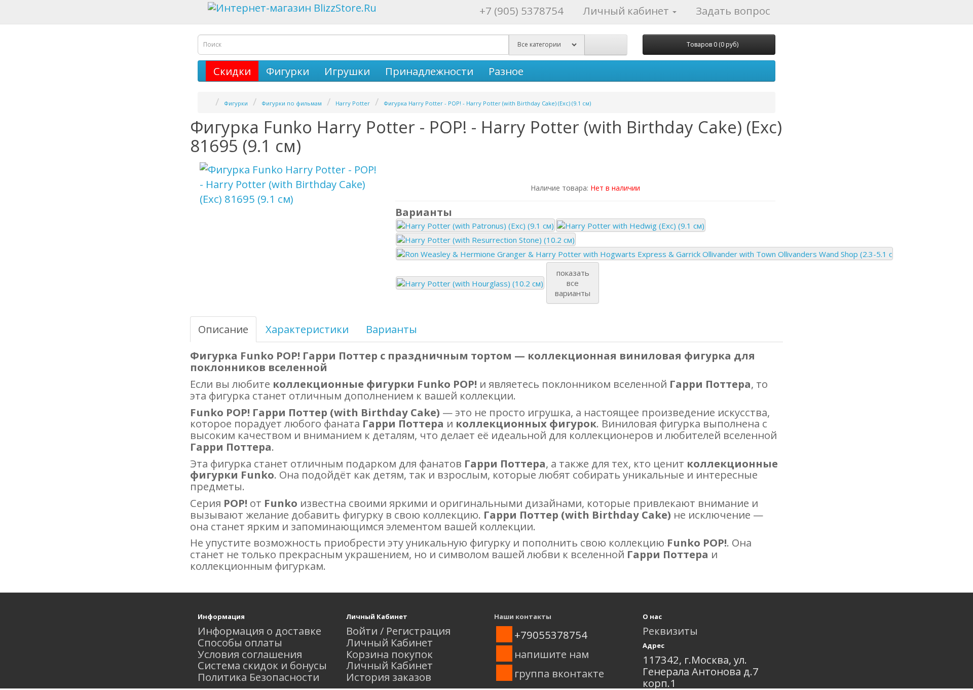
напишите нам (551, 654)
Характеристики (307, 329)
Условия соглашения (250, 654)
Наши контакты (522, 616)
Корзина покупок (389, 654)
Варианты (391, 329)
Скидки (232, 71)
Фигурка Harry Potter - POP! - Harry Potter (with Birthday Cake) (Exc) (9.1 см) (487, 103)
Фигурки (287, 71)
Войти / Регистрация (398, 631)
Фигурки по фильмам (291, 103)
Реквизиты (670, 631)
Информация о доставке (259, 631)
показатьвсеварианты (572, 283)
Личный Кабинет (389, 642)
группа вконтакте (559, 673)
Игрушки (347, 71)
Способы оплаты (240, 642)
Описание (223, 329)
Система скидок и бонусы (262, 665)
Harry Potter (352, 103)
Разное (506, 71)
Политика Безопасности (258, 677)
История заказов (388, 677)
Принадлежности (429, 71)
